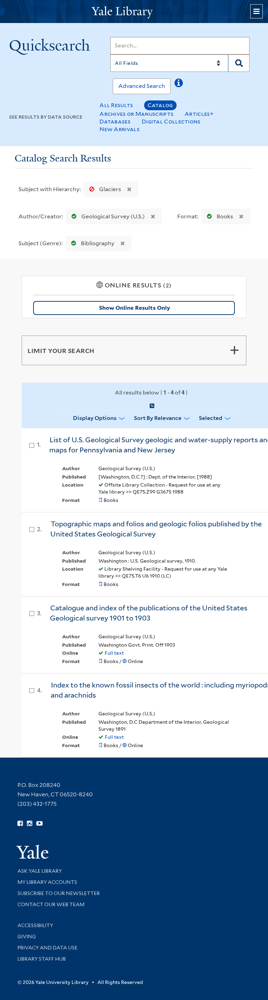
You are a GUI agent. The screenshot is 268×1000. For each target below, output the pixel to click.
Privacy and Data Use (47, 947)
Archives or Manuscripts (136, 114)
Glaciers (110, 189)
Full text (114, 653)
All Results (116, 105)
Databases (115, 121)
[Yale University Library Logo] (134, 12)
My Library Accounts (47, 882)
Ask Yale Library (39, 871)
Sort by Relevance (157, 418)
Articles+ (199, 114)
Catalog (160, 105)
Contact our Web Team (50, 904)
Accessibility (35, 925)
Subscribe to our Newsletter (58, 893)
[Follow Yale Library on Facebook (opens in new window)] (20, 823)
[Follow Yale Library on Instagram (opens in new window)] (29, 823)
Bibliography (98, 243)
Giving (26, 936)
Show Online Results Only (134, 307)
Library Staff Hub (41, 959)
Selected (210, 418)
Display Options (95, 418)
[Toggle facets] (234, 350)
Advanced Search (141, 86)
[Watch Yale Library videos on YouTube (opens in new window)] (39, 823)
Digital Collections (171, 121)
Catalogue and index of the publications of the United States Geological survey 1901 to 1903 (148, 613)
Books (225, 216)
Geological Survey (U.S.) (113, 216)
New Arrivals (119, 129)
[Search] (239, 63)
